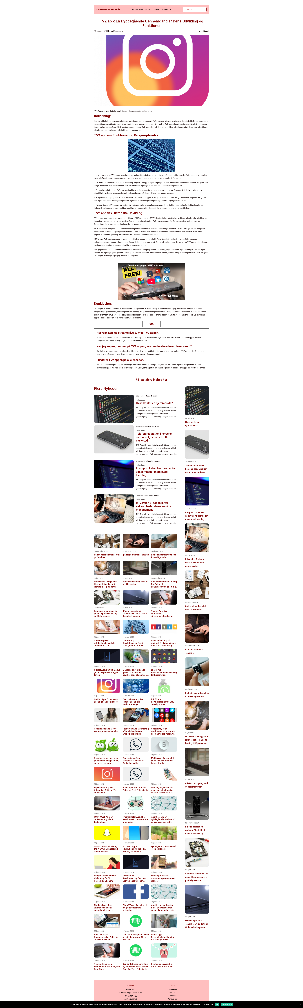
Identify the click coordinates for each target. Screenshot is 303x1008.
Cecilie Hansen (154, 461)
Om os (148, 9)
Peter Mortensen (115, 31)
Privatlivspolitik (227, 1004)
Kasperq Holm (153, 426)
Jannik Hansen (151, 396)
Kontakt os (166, 9)
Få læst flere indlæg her (151, 379)
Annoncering (137, 9)
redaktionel (204, 31)
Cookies (156, 9)
